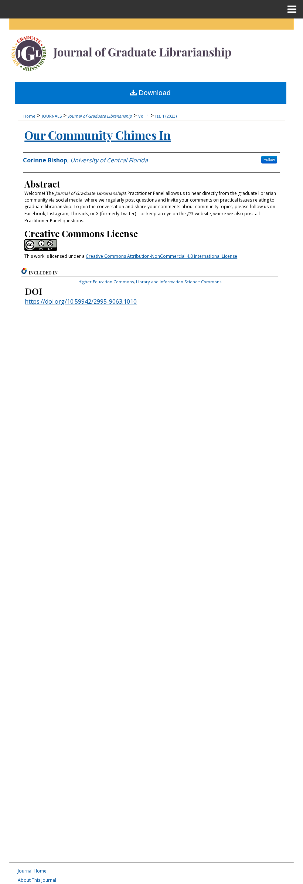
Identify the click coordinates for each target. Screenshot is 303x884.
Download (154, 93)
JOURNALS (52, 116)
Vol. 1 (143, 116)
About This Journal (37, 880)
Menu (292, 9)
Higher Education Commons (106, 281)
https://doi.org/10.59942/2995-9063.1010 (81, 301)
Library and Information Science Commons (178, 281)
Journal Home (32, 871)
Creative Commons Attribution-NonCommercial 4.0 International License (161, 256)
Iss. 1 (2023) (166, 116)
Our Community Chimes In (97, 135)
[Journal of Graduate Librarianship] (151, 51)
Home (29, 116)
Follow (269, 159)
